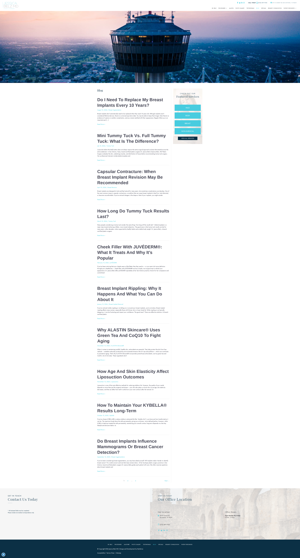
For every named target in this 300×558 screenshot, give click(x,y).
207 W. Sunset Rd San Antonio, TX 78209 (166, 516)
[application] (226, 8)
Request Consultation (172, 544)
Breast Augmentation (115, 110)
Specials (160, 544)
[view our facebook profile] (238, 2)
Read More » (101, 124)
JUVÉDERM (113, 263)
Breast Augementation (118, 457)
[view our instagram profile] (244, 2)
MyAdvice (140, 549)
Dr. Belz (110, 544)
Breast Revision (112, 187)
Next (167, 481)
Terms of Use (110, 553)
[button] (187, 138)
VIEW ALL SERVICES (187, 138)
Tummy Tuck (110, 146)
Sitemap (118, 553)
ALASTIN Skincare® (117, 346)
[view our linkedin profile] (242, 2)
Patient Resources (186, 544)
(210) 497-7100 (262, 3)
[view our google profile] (240, 2)
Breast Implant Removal (116, 304)
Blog (154, 544)
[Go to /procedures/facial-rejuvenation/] (188, 108)
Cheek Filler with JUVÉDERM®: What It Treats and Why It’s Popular (129, 252)
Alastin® (126, 544)
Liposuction (114, 382)
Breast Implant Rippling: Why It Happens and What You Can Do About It (129, 294)
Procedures (118, 544)
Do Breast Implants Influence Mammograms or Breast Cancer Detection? (130, 447)
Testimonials (147, 544)
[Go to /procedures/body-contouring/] (188, 115)
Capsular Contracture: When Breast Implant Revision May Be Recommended (130, 177)
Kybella (112, 415)
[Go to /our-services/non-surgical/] (188, 131)
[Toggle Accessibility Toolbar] (3, 554)
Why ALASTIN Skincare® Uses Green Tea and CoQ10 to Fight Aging (129, 335)
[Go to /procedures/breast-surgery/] (188, 123)
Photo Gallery (136, 544)
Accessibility (101, 553)
